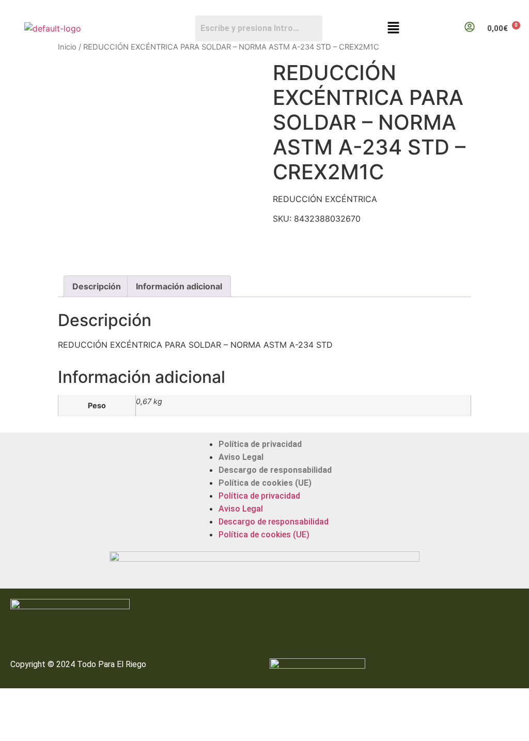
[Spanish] (524, 8)
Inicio (67, 47)
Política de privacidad (260, 444)
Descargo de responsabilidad (275, 470)
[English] (514, 8)
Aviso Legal (241, 457)
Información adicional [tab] (179, 286)
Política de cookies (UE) (265, 483)
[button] (393, 28)
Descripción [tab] (96, 286)
